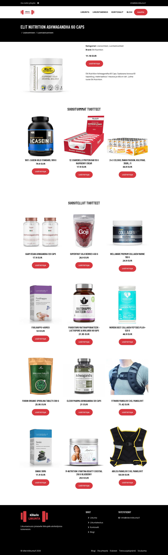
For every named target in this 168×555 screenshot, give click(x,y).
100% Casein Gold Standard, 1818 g (40, 160)
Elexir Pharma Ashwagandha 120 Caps (84, 400)
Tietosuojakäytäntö (127, 551)
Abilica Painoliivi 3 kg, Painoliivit (127, 471)
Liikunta (85, 12)
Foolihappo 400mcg (41, 327)
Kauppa (140, 12)
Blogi (129, 12)
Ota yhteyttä (102, 551)
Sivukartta (142, 551)
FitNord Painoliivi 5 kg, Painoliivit (127, 400)
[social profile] (38, 3)
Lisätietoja (94, 63)
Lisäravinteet (29, 32)
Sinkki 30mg (40, 471)
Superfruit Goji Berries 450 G (84, 253)
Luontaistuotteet (45, 32)
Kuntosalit (117, 12)
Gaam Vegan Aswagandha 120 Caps (40, 253)
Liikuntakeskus (100, 12)
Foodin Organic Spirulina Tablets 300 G (40, 400)
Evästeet (113, 551)
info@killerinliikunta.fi (138, 3)
